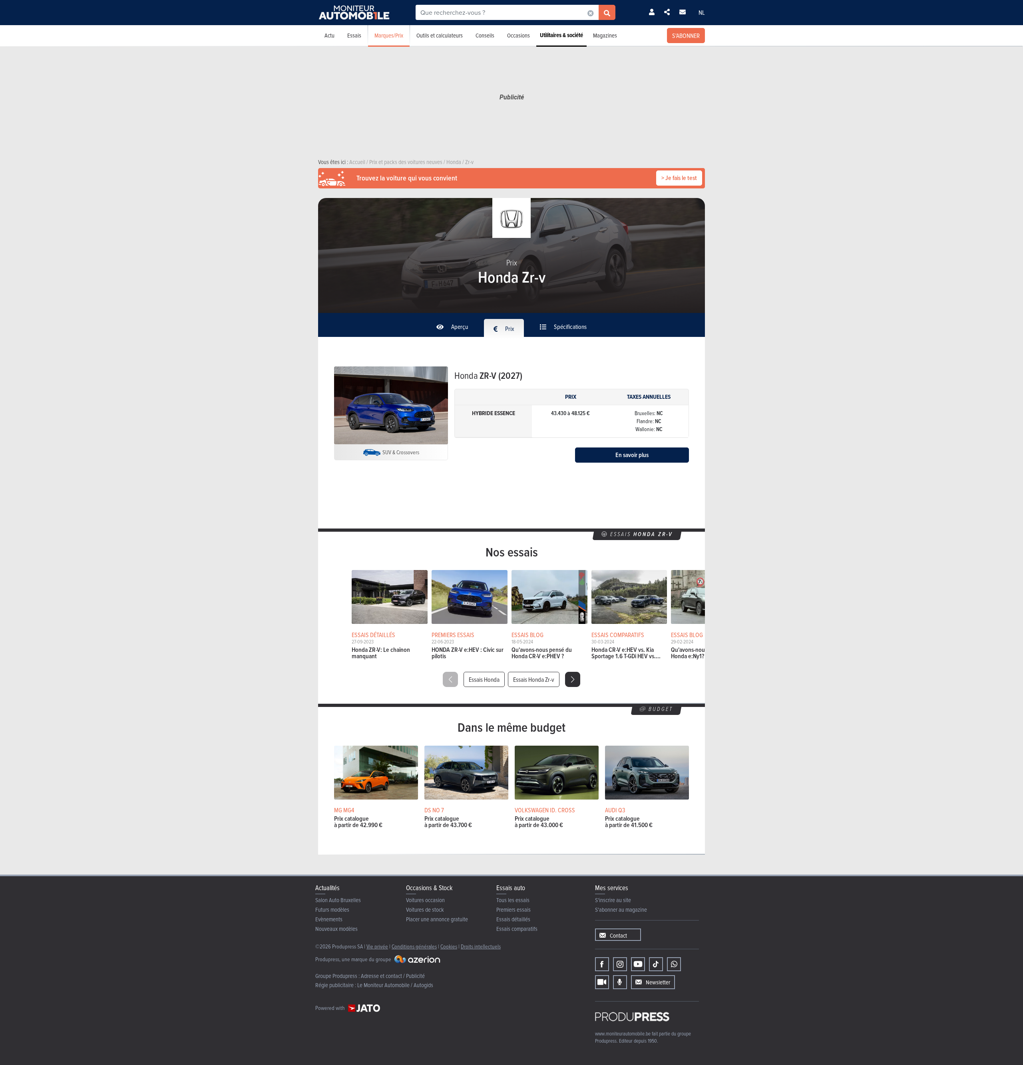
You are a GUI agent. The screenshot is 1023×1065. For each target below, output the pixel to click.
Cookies (448, 946)
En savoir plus (632, 454)
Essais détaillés (513, 919)
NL (702, 12)
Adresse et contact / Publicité (393, 976)
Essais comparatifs (516, 928)
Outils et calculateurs (439, 35)
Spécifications (570, 326)
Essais (354, 35)
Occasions (518, 35)
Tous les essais (512, 900)
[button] (572, 679)
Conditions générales (414, 946)
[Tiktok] (656, 964)
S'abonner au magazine (621, 909)
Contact (618, 935)
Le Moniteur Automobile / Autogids (395, 985)
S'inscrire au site (613, 900)
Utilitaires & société (561, 35)
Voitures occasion (425, 900)
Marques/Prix (388, 35)
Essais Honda (484, 679)
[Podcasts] (620, 982)
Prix (509, 328)
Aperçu (459, 326)
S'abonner (686, 35)
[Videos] (602, 982)
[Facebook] (602, 964)
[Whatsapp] (674, 964)
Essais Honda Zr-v (533, 679)
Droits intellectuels (481, 946)
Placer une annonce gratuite (437, 919)
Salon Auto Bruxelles (338, 900)
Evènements (328, 919)
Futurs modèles (332, 909)
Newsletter (658, 982)
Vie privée (377, 946)
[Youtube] (638, 964)
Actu (329, 35)
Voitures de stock (425, 909)
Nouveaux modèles (336, 928)
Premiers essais (513, 909)
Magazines (605, 35)
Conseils (485, 35)
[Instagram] (620, 964)
